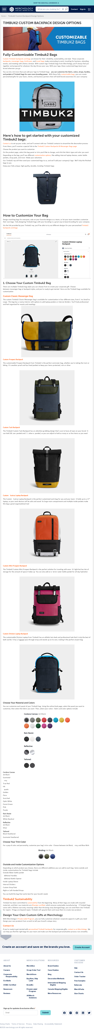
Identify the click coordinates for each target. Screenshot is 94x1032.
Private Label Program (26, 919)
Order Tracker (81, 976)
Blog (50, 974)
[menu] (12, 980)
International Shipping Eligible (58, 984)
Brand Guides (54, 966)
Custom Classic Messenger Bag (18, 296)
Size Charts (80, 993)
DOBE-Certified (11, 985)
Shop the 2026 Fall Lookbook (45, 3)
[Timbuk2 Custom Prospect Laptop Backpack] (47, 371)
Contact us (7, 143)
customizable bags (68, 74)
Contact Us (80, 972)
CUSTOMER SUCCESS (79, 961)
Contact (74, 9)
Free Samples (81, 981)
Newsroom (9, 989)
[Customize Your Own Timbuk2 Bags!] (47, 234)
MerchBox (32, 966)
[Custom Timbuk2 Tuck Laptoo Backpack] (47, 439)
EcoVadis (8, 981)
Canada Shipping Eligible (59, 989)
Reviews (8, 993)
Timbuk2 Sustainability (17, 899)
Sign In (83, 9)
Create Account (82, 947)
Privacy (29, 1024)
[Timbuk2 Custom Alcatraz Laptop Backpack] (47, 510)
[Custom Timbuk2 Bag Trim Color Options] (47, 848)
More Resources (55, 993)
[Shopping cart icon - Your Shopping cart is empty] (90, 11)
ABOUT (6, 960)
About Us (8, 966)
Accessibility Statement (53, 1024)
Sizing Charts (5, 1024)
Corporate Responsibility (11, 975)
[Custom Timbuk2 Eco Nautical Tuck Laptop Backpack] (47, 172)
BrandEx (31, 985)
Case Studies (54, 970)
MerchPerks (80, 989)
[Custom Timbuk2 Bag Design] (47, 711)
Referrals (79, 985)
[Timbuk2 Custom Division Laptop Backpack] (47, 646)
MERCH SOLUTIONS (36, 960)
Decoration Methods (57, 979)
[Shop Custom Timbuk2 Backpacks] (47, 83)
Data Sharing (38, 1024)
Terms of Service (18, 1024)
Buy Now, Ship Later (33, 980)
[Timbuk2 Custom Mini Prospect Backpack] (47, 578)
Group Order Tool (34, 970)
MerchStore (32, 974)
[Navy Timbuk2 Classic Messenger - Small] (47, 307)
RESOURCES (53, 960)
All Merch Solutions (33, 997)
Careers (8, 970)
